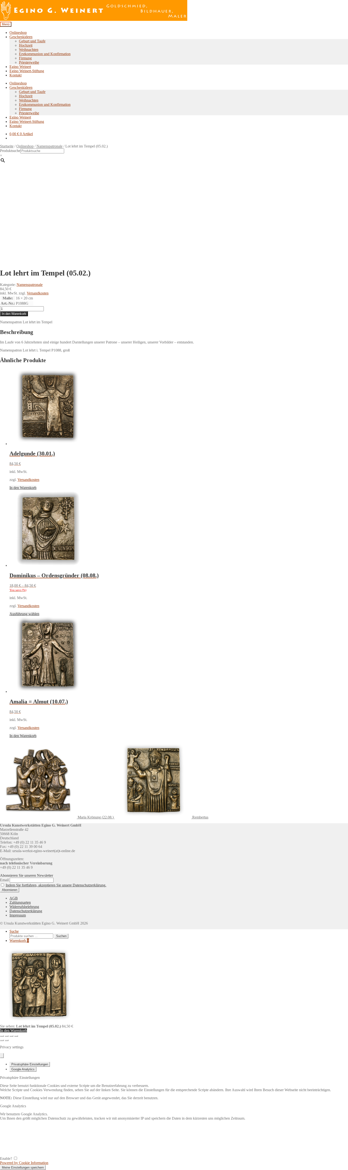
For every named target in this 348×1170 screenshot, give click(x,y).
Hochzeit (25, 45)
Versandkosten (38, 293)
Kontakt (15, 75)
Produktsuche (10, 151)
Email (4, 880)
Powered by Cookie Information (24, 1163)
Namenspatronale (49, 146)
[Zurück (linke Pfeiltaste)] (2, 1040)
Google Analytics (23, 1069)
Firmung (25, 58)
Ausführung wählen (24, 614)
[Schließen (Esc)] (16, 1036)
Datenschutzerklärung (25, 911)
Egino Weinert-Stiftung (26, 71)
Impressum (17, 915)
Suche (14, 931)
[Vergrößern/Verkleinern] (2, 1036)
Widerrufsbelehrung (24, 907)
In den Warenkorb (14, 314)
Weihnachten (28, 50)
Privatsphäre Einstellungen (29, 1064)
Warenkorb (19, 941)
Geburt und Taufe (32, 41)
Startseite (6, 146)
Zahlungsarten (20, 902)
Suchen (61, 936)
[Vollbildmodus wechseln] (7, 1036)
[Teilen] (11, 1036)
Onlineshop (18, 33)
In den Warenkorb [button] (22, 488)
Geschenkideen (20, 37)
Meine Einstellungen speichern (23, 1167)
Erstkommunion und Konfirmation (45, 54)
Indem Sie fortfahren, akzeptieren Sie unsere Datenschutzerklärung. (56, 885)
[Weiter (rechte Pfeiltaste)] (7, 1040)
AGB (13, 898)
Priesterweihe (29, 62)
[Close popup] (2, 1055)
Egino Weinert (20, 67)
